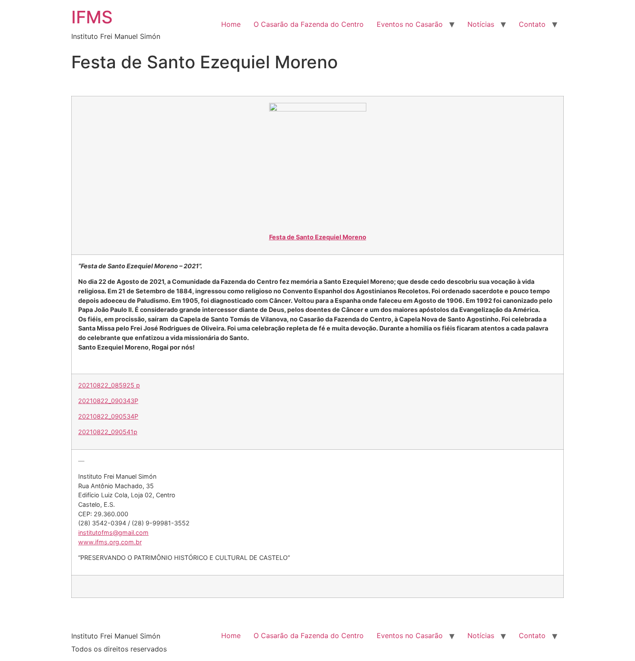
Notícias (480, 24)
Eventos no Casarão (410, 24)
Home (231, 24)
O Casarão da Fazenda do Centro (309, 24)
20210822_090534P (108, 416)
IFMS (92, 17)
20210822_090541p (107, 431)
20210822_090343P (108, 400)
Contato (532, 24)
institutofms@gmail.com (113, 532)
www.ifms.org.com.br (110, 542)
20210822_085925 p (109, 385)
